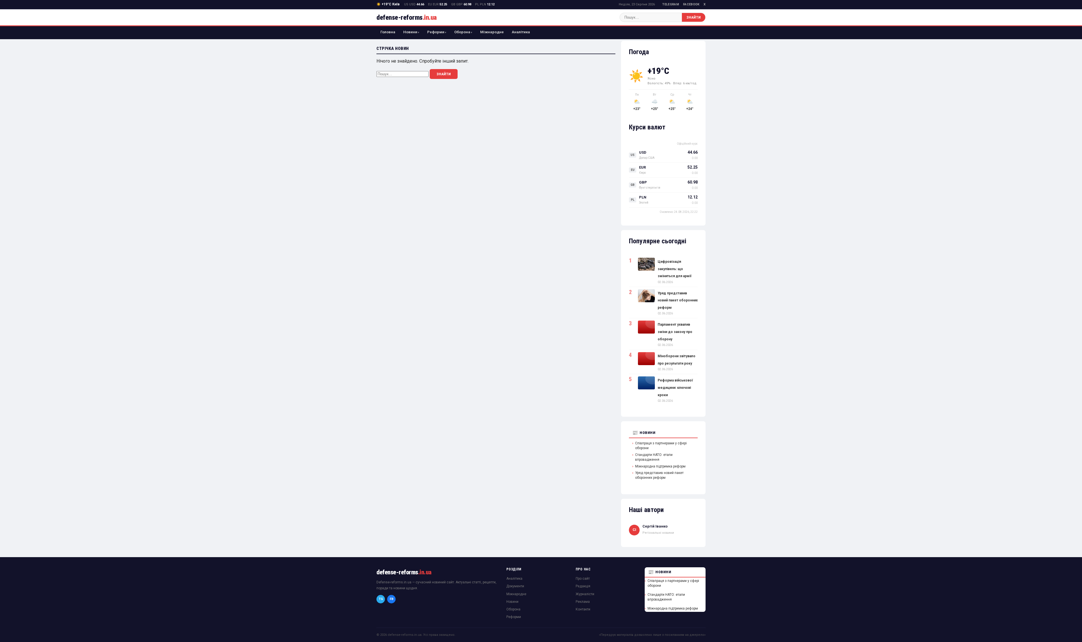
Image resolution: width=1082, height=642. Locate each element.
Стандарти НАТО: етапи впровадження (654, 457)
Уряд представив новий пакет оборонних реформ (678, 300)
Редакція (583, 586)
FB (391, 599)
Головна (387, 32)
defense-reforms (406, 17)
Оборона (462, 32)
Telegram (670, 4)
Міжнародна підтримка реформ (660, 466)
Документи (515, 586)
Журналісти (585, 594)
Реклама (583, 602)
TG (381, 599)
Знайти (693, 17)
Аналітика (521, 32)
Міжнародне (492, 32)
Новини (410, 32)
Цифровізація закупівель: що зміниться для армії (674, 269)
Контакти (583, 609)
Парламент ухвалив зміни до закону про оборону (675, 332)
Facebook (691, 4)
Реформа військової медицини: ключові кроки (675, 387)
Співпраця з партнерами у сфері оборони (661, 445)
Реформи (435, 32)
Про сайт (583, 579)
